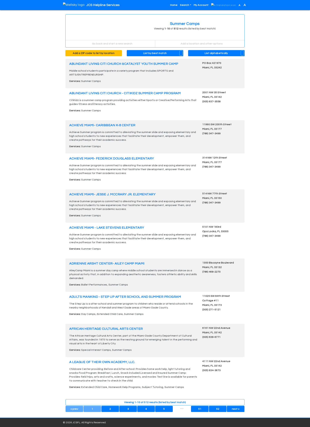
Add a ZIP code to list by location (93, 53)
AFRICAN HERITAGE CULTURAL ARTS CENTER (106, 328)
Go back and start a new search (111, 43)
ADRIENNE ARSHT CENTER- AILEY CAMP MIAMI (107, 263)
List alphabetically (216, 53)
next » (236, 409)
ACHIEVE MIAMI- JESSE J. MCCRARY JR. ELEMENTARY (112, 194)
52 (217, 409)
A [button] (242, 5)
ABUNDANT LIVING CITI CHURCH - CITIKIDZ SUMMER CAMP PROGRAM (125, 93)
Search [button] (184, 5)
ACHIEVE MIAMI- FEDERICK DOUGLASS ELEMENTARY (111, 158)
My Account (201, 5)
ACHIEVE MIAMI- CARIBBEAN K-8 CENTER (102, 125)
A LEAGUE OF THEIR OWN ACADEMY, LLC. (102, 362)
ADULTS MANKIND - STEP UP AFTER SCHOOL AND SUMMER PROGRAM (125, 296)
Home (173, 5)
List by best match (155, 53)
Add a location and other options (201, 43)
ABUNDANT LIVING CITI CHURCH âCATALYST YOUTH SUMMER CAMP (123, 63)
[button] (223, 5)
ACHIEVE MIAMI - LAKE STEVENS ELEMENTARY (106, 227)
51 (199, 409)
